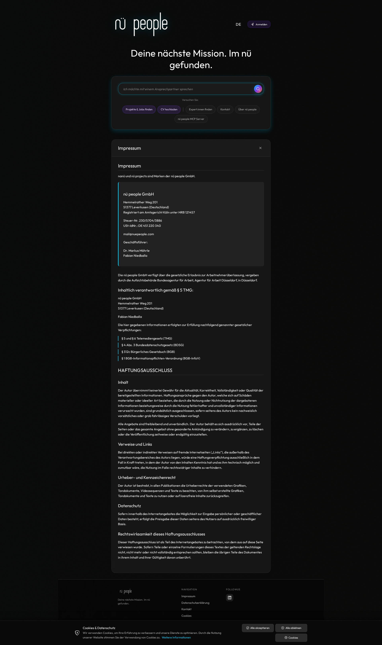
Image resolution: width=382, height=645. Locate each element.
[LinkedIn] (229, 597)
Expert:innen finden (200, 109)
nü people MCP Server (191, 119)
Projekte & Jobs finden (139, 109)
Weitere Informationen (176, 637)
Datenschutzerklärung (195, 603)
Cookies (186, 616)
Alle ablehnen (293, 628)
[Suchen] (258, 89)
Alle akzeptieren (259, 628)
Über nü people (247, 109)
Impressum (188, 596)
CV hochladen (169, 109)
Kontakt (225, 109)
